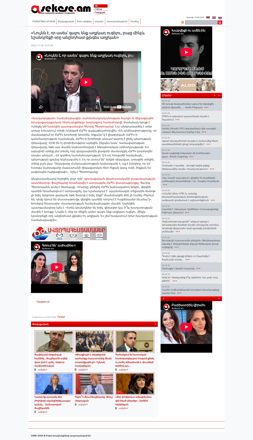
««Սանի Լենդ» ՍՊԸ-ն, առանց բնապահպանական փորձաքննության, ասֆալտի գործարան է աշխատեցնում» (186, 197)
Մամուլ (134, 21)
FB (96, 6)
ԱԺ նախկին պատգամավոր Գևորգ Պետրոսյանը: (78, 126)
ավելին (151, 324)
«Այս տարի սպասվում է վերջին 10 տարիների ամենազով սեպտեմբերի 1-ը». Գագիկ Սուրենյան (190, 179)
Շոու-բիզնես (84, 21)
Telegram (99, 12)
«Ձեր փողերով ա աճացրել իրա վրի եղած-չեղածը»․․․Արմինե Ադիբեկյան (133, 400)
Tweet (61, 316)
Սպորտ (99, 21)
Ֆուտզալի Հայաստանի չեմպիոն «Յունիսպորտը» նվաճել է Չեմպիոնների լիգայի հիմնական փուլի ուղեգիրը (191, 243)
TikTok (98, 9)
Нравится (43, 301)
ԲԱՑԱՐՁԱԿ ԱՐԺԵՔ (43, 21)
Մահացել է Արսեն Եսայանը (178, 268)
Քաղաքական (66, 21)
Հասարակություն (117, 21)
